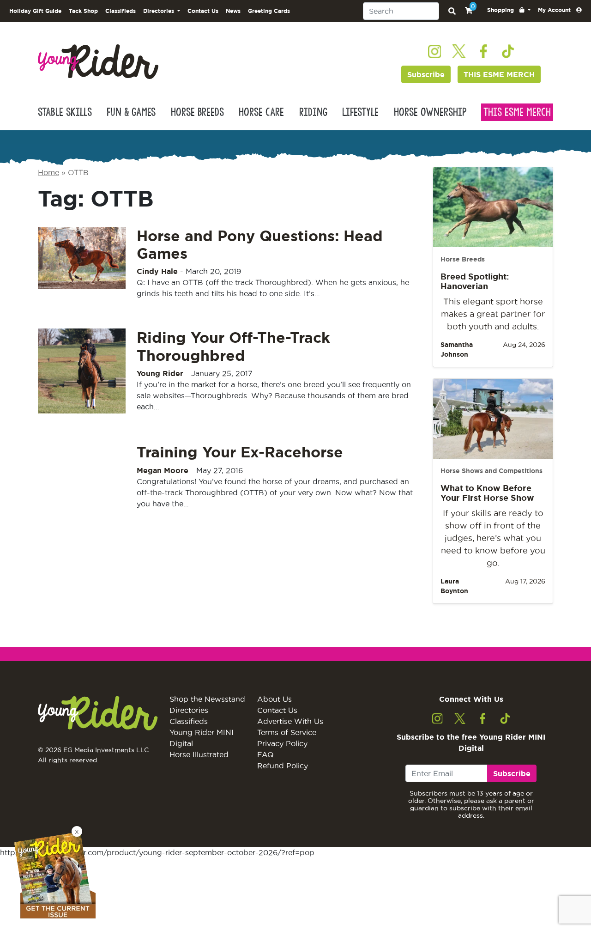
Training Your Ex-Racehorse (240, 452)
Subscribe (426, 74)
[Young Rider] (98, 61)
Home (48, 172)
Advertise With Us (290, 721)
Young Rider (160, 373)
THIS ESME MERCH (499, 74)
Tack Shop (83, 11)
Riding (313, 112)
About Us (274, 699)
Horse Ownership (430, 112)
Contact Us (202, 11)
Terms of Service (286, 732)
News (233, 11)
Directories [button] (159, 11)
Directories (188, 710)
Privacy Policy (282, 743)
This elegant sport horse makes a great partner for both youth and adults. (493, 314)
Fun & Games (131, 112)
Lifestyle (360, 112)
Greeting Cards (269, 11)
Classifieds (120, 11)
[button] (508, 10)
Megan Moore (162, 470)
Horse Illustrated (199, 754)
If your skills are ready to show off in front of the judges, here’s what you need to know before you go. (493, 538)
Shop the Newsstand (207, 699)
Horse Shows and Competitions (491, 470)
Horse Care (261, 112)
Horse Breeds (197, 112)
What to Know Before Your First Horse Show (487, 493)
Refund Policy (282, 765)
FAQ (265, 754)
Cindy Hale (157, 271)
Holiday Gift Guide (35, 11)
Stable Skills (65, 112)
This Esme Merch (517, 112)
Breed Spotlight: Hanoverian (474, 281)
